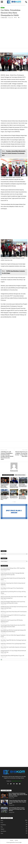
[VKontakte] (17, 783)
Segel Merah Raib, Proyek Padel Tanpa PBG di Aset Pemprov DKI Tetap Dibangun (22, 497)
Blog (2, 826)
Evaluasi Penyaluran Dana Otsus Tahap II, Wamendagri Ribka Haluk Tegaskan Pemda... (17, 802)
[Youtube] (20, 783)
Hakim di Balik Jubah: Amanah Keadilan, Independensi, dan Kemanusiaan (13, 647)
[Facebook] (8, 783)
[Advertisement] (14, 34)
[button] (25, 2)
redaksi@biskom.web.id (17, 781)
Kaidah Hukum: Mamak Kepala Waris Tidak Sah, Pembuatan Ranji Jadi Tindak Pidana (5, 498)
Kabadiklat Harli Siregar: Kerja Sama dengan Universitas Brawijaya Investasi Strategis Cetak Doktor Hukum (14, 607)
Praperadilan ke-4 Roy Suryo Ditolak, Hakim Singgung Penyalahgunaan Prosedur (13, 636)
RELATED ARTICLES (8, 475)
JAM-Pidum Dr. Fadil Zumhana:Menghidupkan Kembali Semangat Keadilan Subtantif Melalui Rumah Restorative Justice (7, 455)
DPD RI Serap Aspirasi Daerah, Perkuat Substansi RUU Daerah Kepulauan (14, 611)
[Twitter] (11, 783)
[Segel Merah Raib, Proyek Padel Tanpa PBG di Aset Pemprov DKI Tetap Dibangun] (23, 492)
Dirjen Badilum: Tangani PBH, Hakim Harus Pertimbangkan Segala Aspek (13, 640)
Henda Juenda (4, 17)
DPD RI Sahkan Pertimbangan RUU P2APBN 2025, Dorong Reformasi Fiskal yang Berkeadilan (13, 616)
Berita (5, 5)
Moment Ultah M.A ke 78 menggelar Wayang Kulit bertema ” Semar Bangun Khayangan (21, 454)
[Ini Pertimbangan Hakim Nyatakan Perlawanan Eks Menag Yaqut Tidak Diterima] (23, 480)
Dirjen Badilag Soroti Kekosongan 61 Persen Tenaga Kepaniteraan (14, 497)
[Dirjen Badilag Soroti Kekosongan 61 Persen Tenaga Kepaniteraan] (14, 492)
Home (1, 5)
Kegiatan (2, 829)
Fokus (2, 833)
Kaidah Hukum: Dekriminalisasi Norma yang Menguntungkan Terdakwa (13, 643)
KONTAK (16, 840)
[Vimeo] (14, 783)
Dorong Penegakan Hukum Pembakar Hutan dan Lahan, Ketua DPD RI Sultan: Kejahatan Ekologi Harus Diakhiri (13, 626)
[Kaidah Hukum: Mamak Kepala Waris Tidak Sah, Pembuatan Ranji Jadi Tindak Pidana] (5, 492)
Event (2, 822)
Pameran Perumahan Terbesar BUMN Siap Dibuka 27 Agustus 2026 (12, 655)
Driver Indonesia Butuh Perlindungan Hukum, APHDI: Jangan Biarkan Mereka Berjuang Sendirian (5, 486)
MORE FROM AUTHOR (20, 475)
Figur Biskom (3, 831)
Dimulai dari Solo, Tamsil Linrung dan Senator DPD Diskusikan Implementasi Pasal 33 (12, 621)
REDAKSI (11, 840)
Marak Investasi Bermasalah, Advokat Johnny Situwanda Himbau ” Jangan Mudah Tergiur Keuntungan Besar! (13, 597)
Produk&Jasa (3, 824)
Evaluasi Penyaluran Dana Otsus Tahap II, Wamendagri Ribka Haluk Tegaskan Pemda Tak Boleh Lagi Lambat (14, 486)
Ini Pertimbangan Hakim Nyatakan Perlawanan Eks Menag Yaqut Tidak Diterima (23, 485)
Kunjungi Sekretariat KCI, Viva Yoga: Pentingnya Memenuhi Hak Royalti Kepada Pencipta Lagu (13, 651)
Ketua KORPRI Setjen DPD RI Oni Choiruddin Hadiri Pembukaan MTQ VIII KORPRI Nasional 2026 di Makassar (13, 631)
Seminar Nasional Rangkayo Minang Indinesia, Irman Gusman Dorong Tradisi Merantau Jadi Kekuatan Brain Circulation (13, 602)
